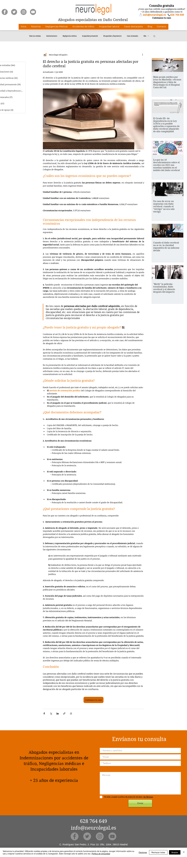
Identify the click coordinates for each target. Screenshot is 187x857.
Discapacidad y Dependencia (112, 36)
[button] (36, 27)
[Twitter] (14, 12)
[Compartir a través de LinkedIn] (57, 713)
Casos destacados (132, 36)
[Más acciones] (142, 54)
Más (145, 36)
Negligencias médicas (70, 36)
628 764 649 (93, 821)
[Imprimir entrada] (71, 713)
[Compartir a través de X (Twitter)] (51, 713)
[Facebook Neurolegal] (5, 12)
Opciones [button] (143, 852)
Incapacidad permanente (90, 36)
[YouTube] (33, 12)
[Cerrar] (183, 852)
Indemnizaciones (51, 36)
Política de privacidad (101, 853)
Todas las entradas (35, 36)
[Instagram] (24, 12)
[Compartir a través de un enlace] (64, 713)
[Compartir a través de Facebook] (44, 713)
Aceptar (174, 852)
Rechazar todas (158, 852)
